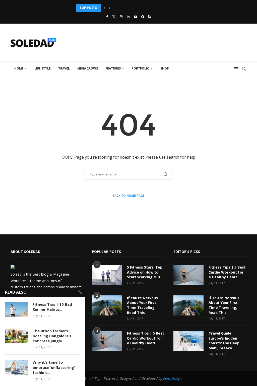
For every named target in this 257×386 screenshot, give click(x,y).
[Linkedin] (128, 16)
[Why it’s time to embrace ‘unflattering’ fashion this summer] (16, 367)
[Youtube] (135, 16)
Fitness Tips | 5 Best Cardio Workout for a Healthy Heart (145, 338)
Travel (64, 68)
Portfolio (141, 68)
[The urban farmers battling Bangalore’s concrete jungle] (16, 335)
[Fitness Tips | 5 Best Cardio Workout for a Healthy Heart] (107, 341)
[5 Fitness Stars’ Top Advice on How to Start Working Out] (107, 275)
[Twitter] (113, 16)
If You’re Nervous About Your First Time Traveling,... (121, 8)
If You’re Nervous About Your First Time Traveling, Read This (142, 305)
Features (113, 68)
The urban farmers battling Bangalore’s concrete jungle (52, 336)
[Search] (243, 68)
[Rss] (149, 16)
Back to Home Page (128, 196)
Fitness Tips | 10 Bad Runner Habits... (52, 307)
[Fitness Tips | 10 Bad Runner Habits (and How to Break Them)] (16, 309)
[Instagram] (121, 16)
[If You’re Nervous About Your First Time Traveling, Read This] (107, 305)
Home (19, 68)
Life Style (42, 68)
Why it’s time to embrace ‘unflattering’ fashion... (54, 367)
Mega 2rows (87, 68)
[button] (105, 8)
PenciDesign (172, 378)
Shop (164, 68)
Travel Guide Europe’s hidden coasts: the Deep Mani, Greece (224, 340)
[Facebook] (107, 16)
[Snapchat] (142, 16)
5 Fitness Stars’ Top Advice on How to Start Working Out (144, 272)
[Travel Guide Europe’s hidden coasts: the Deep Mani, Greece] (188, 341)
